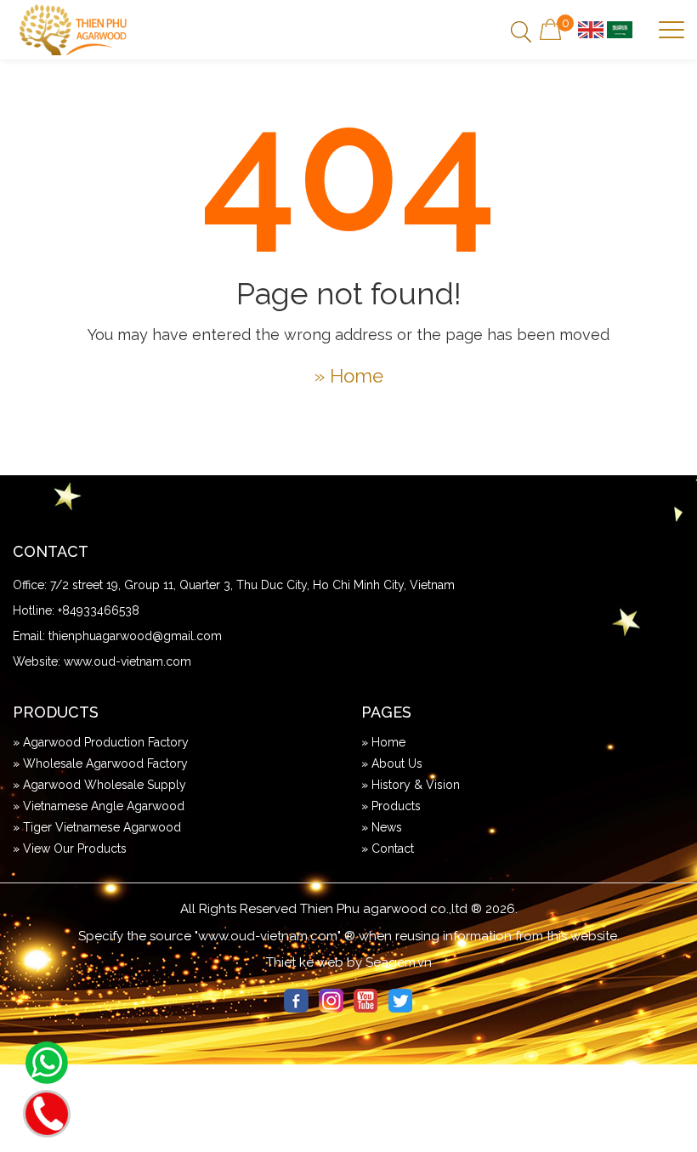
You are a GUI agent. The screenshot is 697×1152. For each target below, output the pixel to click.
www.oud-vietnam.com (127, 661)
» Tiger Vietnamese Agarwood (97, 827)
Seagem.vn (399, 962)
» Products (391, 806)
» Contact (387, 848)
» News (381, 827)
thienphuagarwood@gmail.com (135, 636)
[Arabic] (619, 29)
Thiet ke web (304, 962)
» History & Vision (410, 785)
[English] (591, 29)
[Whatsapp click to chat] (47, 1062)
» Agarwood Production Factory (101, 742)
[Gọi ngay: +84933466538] (47, 1111)
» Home (348, 376)
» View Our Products (70, 848)
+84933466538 (98, 610)
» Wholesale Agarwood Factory (100, 763)
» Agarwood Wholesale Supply (99, 785)
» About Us (391, 763)
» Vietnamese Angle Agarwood (98, 806)
